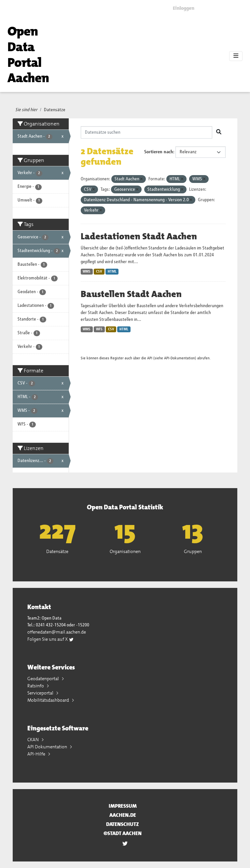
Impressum (123, 805)
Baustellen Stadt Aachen (131, 294)
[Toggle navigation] (236, 56)
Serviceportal (40, 693)
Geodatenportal (43, 678)
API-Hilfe (36, 754)
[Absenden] (219, 132)
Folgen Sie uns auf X (48, 639)
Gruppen (193, 551)
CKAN (33, 739)
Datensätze (54, 110)
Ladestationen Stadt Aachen (139, 236)
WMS (86, 271)
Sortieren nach (158, 152)
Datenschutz (122, 824)
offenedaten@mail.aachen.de (56, 632)
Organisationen (125, 551)
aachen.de (122, 815)
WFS (99, 329)
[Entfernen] (141, 179)
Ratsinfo (36, 686)
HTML (112, 271)
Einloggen (183, 8)
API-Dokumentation (179, 358)
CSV (99, 271)
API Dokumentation (47, 747)
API (149, 358)
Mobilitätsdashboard (48, 700)
